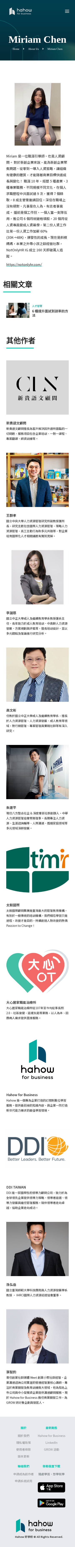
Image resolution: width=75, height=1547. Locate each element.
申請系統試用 (23, 1481)
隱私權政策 (23, 1442)
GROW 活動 (51, 1449)
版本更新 (23, 1456)
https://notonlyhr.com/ (24, 264)
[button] (67, 11)
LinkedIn (51, 1442)
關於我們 (23, 1436)
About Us (33, 48)
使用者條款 (23, 1449)
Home (16, 48)
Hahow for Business (51, 1436)
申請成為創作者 (23, 1474)
